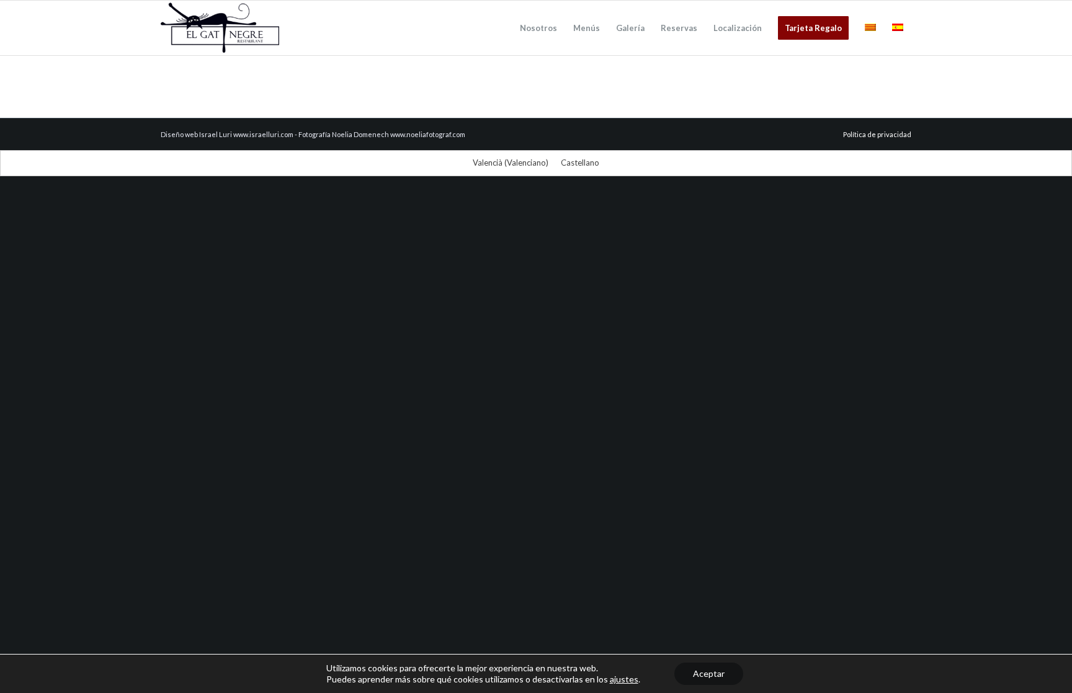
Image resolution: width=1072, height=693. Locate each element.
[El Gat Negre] (220, 28)
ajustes (624, 679)
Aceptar (709, 673)
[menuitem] (538, 28)
